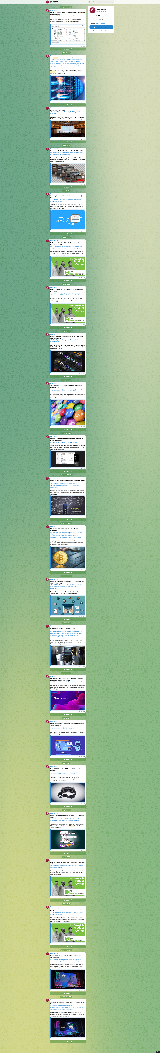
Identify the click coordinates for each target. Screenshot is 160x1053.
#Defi (56, 631)
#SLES (65, 63)
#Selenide (69, 585)
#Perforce (72, 340)
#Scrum (75, 865)
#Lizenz (72, 772)
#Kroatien (67, 772)
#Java (55, 61)
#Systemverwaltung (74, 65)
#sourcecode (77, 537)
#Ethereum (72, 631)
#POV (79, 772)
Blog (99, 30)
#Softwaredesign (72, 390)
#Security (58, 961)
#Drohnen (53, 772)
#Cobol (62, 59)
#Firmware (62, 772)
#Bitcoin (52, 532)
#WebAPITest (53, 588)
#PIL (78, 152)
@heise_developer (101, 11)
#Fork (57, 534)
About (94, 30)
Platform (107, 30)
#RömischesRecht (67, 535)
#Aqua (52, 585)
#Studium (76, 820)
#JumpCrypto (78, 631)
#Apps (52, 442)
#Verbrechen (53, 637)
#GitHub (61, 534)
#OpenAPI (53, 961)
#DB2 (65, 59)
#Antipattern (53, 389)
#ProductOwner (69, 246)
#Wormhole (60, 637)
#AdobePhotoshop (55, 152)
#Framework (56, 682)
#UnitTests (76, 586)
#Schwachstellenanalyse (56, 1007)
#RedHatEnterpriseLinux (56, 63)
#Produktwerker (77, 246)
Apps (102, 30)
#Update (70, 773)
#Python (81, 112)
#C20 (51, 199)
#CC (58, 389)
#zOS (51, 66)
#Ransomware (54, 773)
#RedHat (77, 61)
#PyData (76, 112)
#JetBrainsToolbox (62, 585)
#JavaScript (63, 819)
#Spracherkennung (67, 1009)
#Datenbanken (71, 59)
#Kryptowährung (68, 534)
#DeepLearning (79, 59)
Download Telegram (102, 27)
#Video (75, 773)
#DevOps (52, 340)
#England (52, 534)
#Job (68, 819)
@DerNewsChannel (101, 23)
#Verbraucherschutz (68, 537)
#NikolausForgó (54, 535)
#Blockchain (58, 532)
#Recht (62, 16)
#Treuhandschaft (54, 537)
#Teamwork (81, 248)
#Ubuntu (81, 65)
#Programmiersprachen (59, 199)
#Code (63, 532)
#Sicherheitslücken (73, 1007)
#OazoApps (79, 633)
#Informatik (53, 819)
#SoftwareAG (80, 63)
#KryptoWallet (54, 633)
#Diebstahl (61, 631)
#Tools (67, 586)
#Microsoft (63, 682)
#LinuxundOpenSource (79, 534)
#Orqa (76, 772)
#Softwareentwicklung (56, 65)
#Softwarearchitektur (61, 390)
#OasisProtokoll (71, 633)
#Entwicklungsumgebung (57, 727)
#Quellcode (57, 16)
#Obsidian (63, 442)
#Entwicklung (59, 112)
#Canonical (57, 59)
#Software (67, 16)
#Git (57, 959)
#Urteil (61, 537)
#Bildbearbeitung (64, 152)
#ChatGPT (53, 959)
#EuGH (52, 16)
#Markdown (57, 442)
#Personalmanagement (71, 483)
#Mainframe (72, 61)
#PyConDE (71, 112)
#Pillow (82, 152)
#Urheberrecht (74, 16)
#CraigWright (68, 532)
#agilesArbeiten (54, 487)
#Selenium (75, 585)
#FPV (57, 772)
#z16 (54, 66)
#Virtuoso (71, 728)
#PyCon (66, 112)
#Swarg (66, 773)
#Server (69, 63)
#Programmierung (55, 154)
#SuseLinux (65, 65)
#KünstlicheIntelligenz (62, 61)
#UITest (71, 586)
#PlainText (69, 442)
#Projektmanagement (56, 485)
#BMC (52, 59)
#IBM (51, 61)
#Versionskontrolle (55, 341)
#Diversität (53, 112)
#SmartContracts (68, 635)
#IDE (55, 585)
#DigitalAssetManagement (62, 340)
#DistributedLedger (77, 532)
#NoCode (66, 727)
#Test (63, 586)
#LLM (70, 1005)
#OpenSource (73, 152)
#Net (51, 682)
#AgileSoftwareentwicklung (57, 246)
